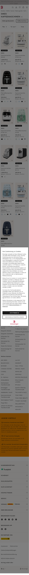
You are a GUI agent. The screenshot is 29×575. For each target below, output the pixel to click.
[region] (14, 286)
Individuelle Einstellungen (14, 317)
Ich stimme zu (14, 313)
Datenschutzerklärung (14, 305)
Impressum (5, 306)
